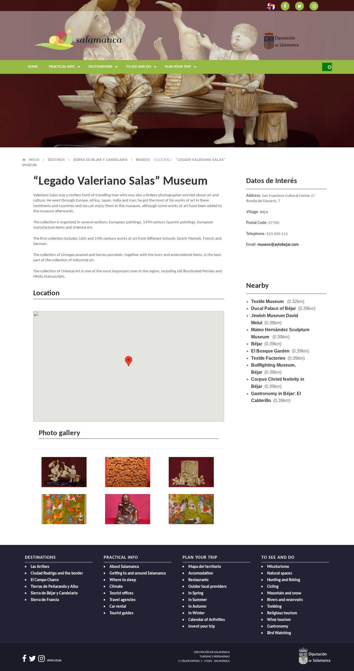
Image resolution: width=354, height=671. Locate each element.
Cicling (272, 587)
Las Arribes (40, 567)
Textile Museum (268, 301)
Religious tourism (282, 613)
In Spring (195, 593)
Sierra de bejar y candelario (100, 160)
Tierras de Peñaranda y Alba (54, 587)
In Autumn (197, 607)
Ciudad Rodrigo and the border (57, 573)
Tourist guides (121, 613)
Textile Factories (268, 358)
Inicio (34, 160)
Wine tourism (279, 620)
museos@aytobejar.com (278, 245)
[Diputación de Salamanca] (281, 39)
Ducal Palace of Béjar (273, 308)
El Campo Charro (45, 580)
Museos (143, 160)
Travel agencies (123, 600)
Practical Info (62, 67)
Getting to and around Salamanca (138, 573)
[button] (128, 361)
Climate (116, 587)
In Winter (196, 613)
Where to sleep (123, 580)
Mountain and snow (284, 593)
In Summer (197, 600)
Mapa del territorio (204, 567)
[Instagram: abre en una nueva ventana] (314, 5)
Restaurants (198, 580)
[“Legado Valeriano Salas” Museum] (64, 472)
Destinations (100, 67)
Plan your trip (178, 67)
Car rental (118, 607)
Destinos (56, 160)
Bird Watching (279, 633)
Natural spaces (279, 573)
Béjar (256, 343)
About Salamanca (124, 567)
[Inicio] (78, 39)
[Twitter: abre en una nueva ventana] (299, 5)
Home (33, 67)
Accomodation (200, 573)
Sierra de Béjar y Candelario (54, 593)
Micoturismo (278, 567)
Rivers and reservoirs (285, 600)
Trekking (274, 607)
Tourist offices (121, 593)
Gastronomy (277, 627)
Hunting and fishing (283, 580)
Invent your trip (201, 627)
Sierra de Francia (45, 600)
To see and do (138, 67)
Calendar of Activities (206, 620)
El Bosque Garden (270, 351)
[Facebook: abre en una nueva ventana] (285, 5)
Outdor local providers (207, 587)
